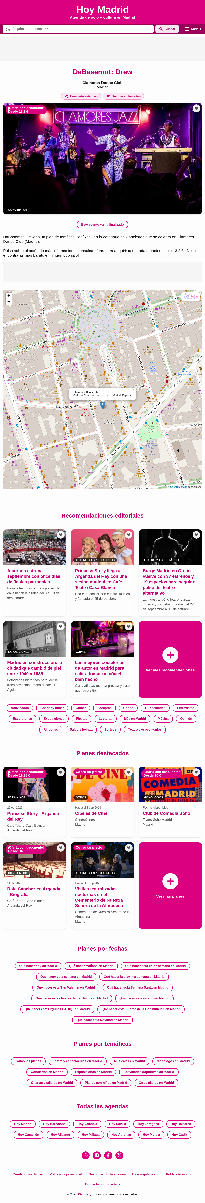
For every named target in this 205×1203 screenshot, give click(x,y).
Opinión (186, 718)
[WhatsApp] (86, 1155)
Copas (128, 708)
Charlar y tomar (52, 708)
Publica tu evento (179, 1174)
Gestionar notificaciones (107, 1174)
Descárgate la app (146, 1174)
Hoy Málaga (91, 1134)
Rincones (50, 729)
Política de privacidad (66, 1174)
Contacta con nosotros (102, 1184)
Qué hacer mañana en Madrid (91, 966)
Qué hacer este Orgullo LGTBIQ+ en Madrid (57, 1009)
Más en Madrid (135, 718)
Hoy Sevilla (117, 1124)
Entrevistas (185, 708)
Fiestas (81, 718)
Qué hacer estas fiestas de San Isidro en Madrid (72, 998)
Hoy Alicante (60, 1134)
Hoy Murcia (151, 1134)
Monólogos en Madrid (173, 1061)
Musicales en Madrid (129, 1061)
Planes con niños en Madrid (106, 1082)
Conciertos (17, 209)
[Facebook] (108, 1155)
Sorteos (110, 729)
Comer (81, 708)
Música (163, 718)
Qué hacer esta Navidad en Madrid (102, 1020)
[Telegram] (97, 1155)
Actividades (20, 708)
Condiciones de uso (28, 1174)
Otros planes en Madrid (156, 1082)
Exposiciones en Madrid (93, 1072)
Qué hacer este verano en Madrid (144, 998)
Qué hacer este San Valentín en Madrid (66, 987)
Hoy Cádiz (179, 1134)
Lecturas (105, 718)
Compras (104, 708)
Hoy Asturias (121, 1134)
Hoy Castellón (28, 1134)
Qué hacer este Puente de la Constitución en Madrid (141, 1009)
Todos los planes (28, 1061)
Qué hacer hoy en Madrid (38, 966)
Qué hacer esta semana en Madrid (66, 976)
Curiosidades (155, 708)
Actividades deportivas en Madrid (148, 1072)
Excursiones (22, 718)
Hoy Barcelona (54, 1124)
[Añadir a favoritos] (196, 108)
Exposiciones (54, 718)
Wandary (84, 1194)
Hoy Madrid (22, 1124)
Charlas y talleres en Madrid (52, 1082)
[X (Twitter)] (119, 1155)
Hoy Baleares (181, 1124)
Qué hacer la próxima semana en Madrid (134, 976)
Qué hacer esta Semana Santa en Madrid (137, 987)
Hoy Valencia (87, 1124)
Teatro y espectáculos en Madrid (77, 1061)
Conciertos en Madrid (47, 1072)
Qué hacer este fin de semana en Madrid (155, 966)
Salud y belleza (81, 729)
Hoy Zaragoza (148, 1124)
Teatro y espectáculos (145, 729)
